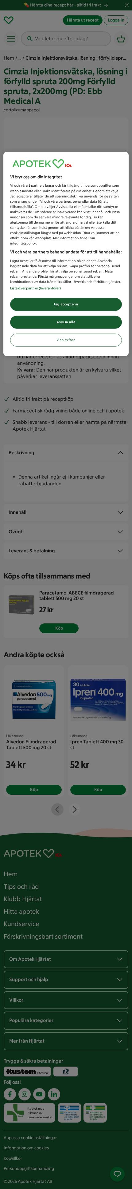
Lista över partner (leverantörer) (35, 288)
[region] (66, 254)
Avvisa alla (65, 322)
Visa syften (66, 340)
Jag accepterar (66, 304)
